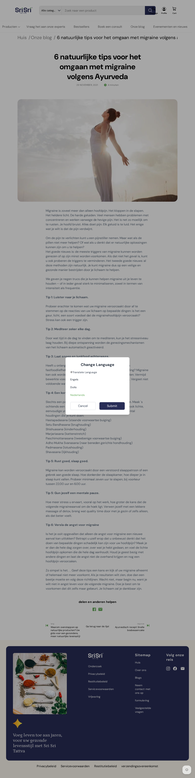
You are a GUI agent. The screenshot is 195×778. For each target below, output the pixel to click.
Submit (112, 406)
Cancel (83, 406)
